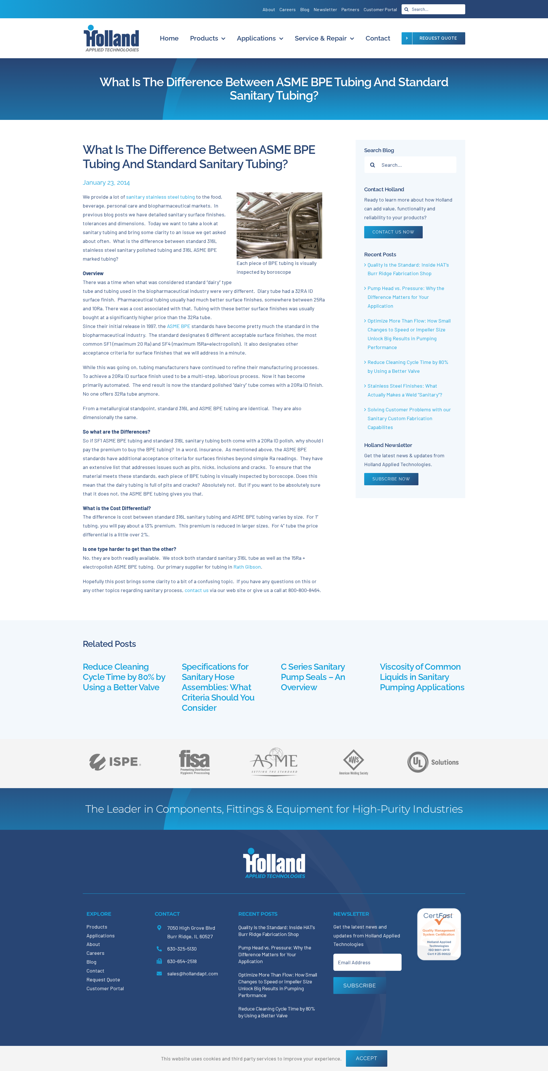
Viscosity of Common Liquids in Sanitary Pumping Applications (422, 677)
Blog (91, 962)
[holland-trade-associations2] (274, 749)
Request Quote (103, 979)
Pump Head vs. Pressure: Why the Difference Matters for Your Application (406, 297)
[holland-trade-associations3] (353, 751)
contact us (197, 590)
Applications (100, 935)
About (93, 944)
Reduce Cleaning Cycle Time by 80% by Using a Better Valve (124, 677)
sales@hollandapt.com (192, 973)
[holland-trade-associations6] (115, 747)
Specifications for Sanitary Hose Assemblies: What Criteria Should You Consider (218, 687)
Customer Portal (105, 988)
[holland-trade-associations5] (433, 747)
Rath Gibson (247, 566)
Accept (366, 1058)
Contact (95, 970)
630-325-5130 (182, 948)
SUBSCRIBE (359, 985)
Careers (95, 953)
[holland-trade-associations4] (194, 751)
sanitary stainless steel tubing (160, 197)
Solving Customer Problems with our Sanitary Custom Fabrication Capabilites (409, 418)
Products (96, 926)
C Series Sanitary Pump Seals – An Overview (313, 677)
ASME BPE (178, 326)
